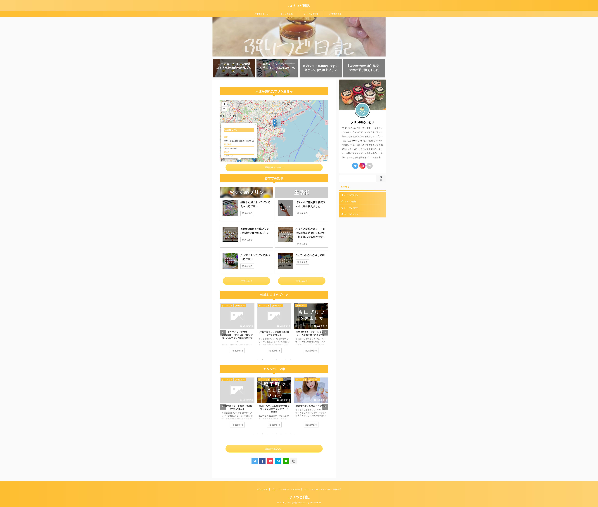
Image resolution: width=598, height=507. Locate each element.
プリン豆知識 (286, 14)
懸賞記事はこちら (273, 167)
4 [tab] (267, 359)
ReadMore (237, 350)
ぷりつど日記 (299, 6)
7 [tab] (281, 359)
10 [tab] (295, 359)
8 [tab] (285, 359)
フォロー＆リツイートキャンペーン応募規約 (322, 489)
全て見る (245, 281)
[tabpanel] (237, 329)
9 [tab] (290, 359)
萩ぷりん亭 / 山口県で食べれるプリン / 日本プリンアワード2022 (237, 408)
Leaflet (324, 161)
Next (325, 332)
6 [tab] (276, 359)
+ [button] (224, 104)
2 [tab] (257, 359)
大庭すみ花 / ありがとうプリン (274, 405)
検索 (381, 178)
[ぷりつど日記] (278, 461)
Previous (223, 332)
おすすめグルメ (336, 14)
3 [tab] (262, 359)
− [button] (224, 109)
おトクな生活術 (311, 14)
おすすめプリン (261, 14)
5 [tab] (271, 359)
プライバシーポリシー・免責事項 (286, 489)
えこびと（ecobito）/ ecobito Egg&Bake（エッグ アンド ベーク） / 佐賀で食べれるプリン (311, 334)
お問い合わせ (262, 489)
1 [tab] (253, 359)
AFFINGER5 (315, 502)
